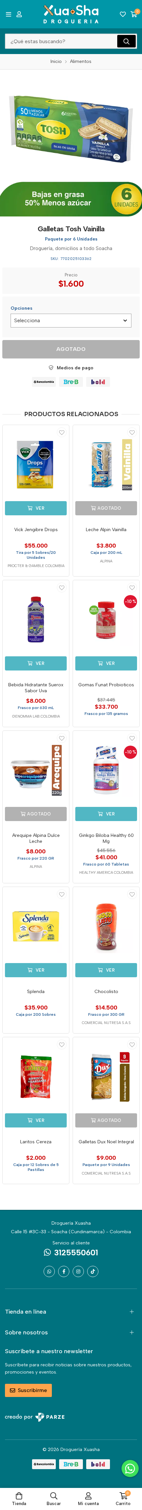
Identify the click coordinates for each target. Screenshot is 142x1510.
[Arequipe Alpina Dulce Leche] (36, 770)
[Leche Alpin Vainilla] (106, 465)
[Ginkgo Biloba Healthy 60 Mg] (106, 770)
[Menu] (8, 14)
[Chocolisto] (106, 927)
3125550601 (76, 1252)
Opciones (21, 308)
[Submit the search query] (126, 41)
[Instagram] (78, 1271)
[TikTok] (92, 1271)
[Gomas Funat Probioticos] (106, 620)
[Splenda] (36, 927)
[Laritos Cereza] (36, 1077)
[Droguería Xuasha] (71, 14)
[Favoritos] (123, 14)
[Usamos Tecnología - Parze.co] (34, 1417)
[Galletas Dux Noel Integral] (106, 1077)
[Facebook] (63, 1271)
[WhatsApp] (49, 1271)
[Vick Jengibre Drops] (36, 465)
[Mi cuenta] (19, 14)
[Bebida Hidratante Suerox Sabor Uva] (36, 620)
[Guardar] (62, 432)
